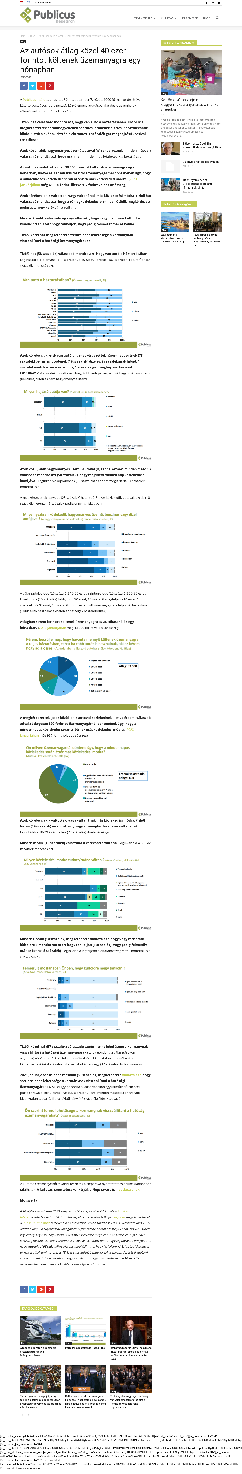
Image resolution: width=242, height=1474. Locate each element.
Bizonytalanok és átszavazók (201, 161)
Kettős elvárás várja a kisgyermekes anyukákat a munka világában (190, 105)
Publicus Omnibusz (36, 1223)
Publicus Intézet (35, 99)
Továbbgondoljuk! (42, 2)
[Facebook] (206, 2)
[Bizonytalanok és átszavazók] (170, 166)
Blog (206, 18)
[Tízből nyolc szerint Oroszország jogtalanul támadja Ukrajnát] (170, 184)
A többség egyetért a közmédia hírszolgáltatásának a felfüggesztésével (38, 1352)
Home (23, 36)
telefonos (118, 1217)
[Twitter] (219, 2)
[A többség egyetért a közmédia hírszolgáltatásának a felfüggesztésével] (40, 1330)
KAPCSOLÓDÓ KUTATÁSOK (38, 1308)
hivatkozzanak (128, 1189)
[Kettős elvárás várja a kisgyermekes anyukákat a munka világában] (191, 72)
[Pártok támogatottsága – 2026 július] (85, 1330)
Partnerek (190, 18)
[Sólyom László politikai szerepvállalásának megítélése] (170, 148)
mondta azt (131, 1075)
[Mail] (213, 2)
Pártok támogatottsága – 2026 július (85, 1348)
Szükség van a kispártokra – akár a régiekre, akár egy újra (173, 238)
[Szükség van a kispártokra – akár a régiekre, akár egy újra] (175, 222)
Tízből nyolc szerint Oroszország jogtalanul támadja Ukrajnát (198, 184)
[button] (217, 18)
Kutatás (167, 18)
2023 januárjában (52, 627)
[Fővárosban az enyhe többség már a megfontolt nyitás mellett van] (207, 222)
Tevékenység (143, 18)
